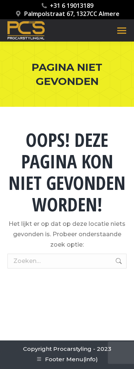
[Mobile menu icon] (122, 30)
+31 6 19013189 (71, 5)
